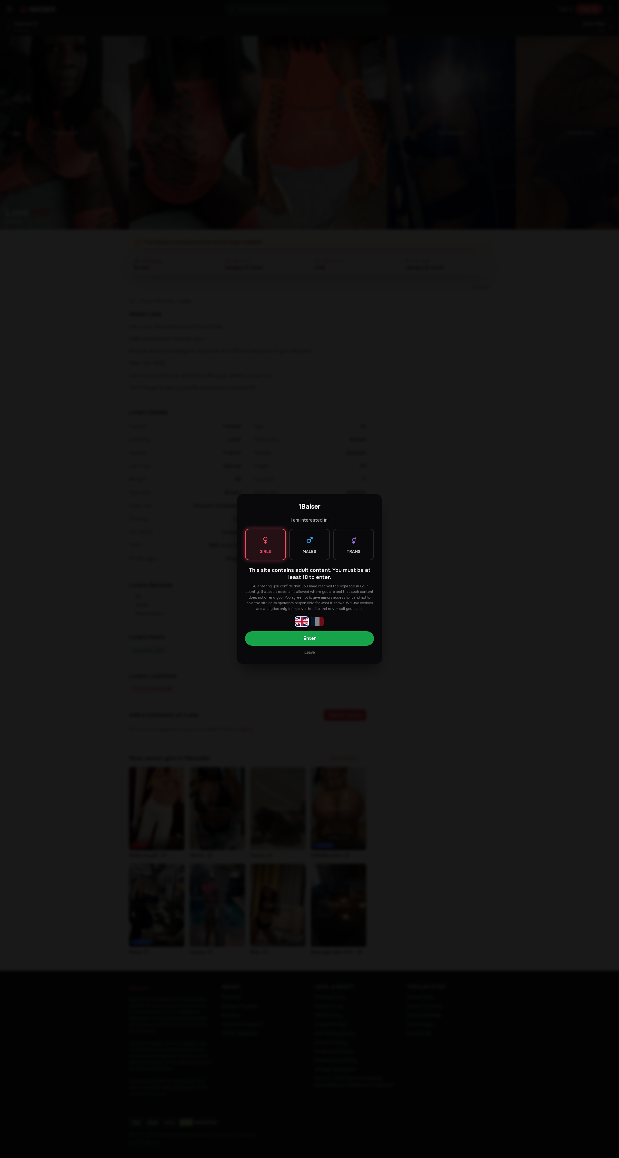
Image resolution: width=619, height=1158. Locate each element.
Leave (309, 652)
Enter (309, 638)
